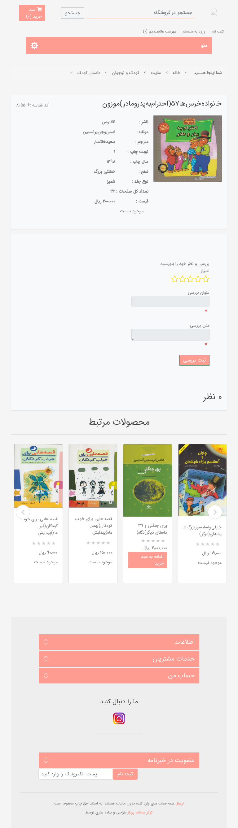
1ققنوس (108, 122)
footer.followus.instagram (119, 718)
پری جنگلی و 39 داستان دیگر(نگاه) (152, 529)
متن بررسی (199, 325)
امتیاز (205, 270)
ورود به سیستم (194, 31)
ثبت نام (218, 31)
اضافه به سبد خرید (152, 560)
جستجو (72, 13)
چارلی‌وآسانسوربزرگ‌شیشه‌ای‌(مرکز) (202, 530)
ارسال (179, 803)
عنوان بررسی (198, 292)
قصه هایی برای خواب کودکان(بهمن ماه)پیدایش (93, 525)
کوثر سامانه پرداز (140, 812)
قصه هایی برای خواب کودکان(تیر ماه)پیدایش (39, 526)
